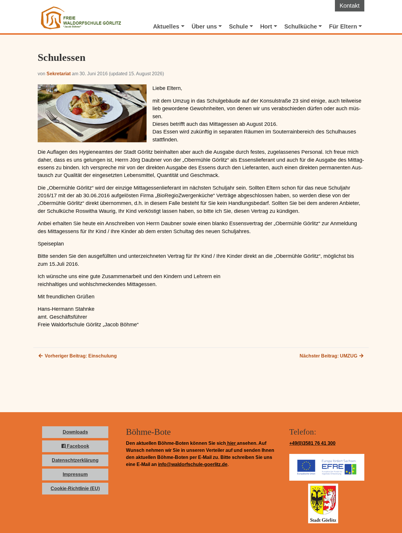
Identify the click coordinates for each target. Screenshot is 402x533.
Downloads (75, 432)
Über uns (204, 26)
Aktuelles (166, 26)
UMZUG (329, 355)
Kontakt (350, 5)
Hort (266, 26)
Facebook (77, 446)
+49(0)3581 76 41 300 (312, 443)
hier (231, 443)
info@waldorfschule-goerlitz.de (192, 464)
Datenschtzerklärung (75, 460)
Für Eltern (343, 26)
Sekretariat (58, 73)
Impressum (75, 474)
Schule (238, 26)
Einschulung (80, 355)
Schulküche (300, 26)
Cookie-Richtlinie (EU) (75, 488)
